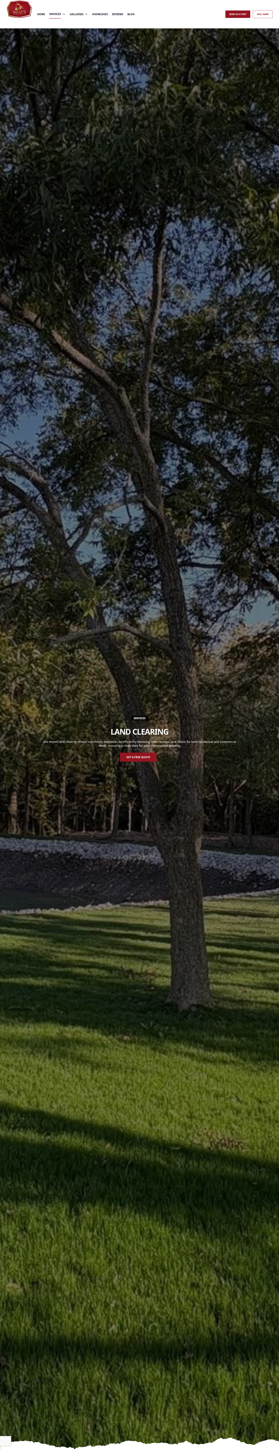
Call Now (263, 14)
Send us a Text (237, 14)
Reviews (117, 14)
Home (41, 14)
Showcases (100, 14)
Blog (131, 14)
